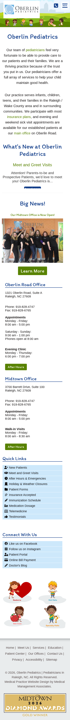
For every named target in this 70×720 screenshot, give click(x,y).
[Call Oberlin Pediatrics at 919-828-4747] (56, 6)
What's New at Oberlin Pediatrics (32, 150)
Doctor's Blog (17, 565)
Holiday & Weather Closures (27, 484)
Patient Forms (18, 489)
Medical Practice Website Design (27, 682)
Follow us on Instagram (24, 549)
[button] (65, 5)
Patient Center (15, 653)
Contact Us (54, 653)
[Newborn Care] (17, 603)
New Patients (17, 467)
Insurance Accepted (22, 495)
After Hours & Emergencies (27, 478)
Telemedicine (17, 511)
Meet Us (23, 647)
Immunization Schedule (24, 500)
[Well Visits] (17, 626)
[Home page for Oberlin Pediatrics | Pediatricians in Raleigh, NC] (21, 10)
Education (55, 647)
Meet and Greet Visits (23, 473)
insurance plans (19, 117)
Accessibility (34, 659)
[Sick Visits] (52, 603)
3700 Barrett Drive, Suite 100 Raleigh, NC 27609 (25, 388)
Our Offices (36, 653)
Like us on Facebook (22, 543)
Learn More (32, 271)
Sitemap (51, 659)
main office (22, 133)
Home (10, 647)
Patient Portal (17, 554)
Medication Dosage (21, 506)
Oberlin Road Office (25, 284)
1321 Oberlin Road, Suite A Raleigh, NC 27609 (23, 294)
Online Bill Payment (22, 560)
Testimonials (17, 516)
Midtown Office (21, 378)
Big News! (32, 203)
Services (38, 647)
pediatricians (35, 50)
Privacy (17, 659)
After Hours (16, 367)
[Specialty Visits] (52, 628)
